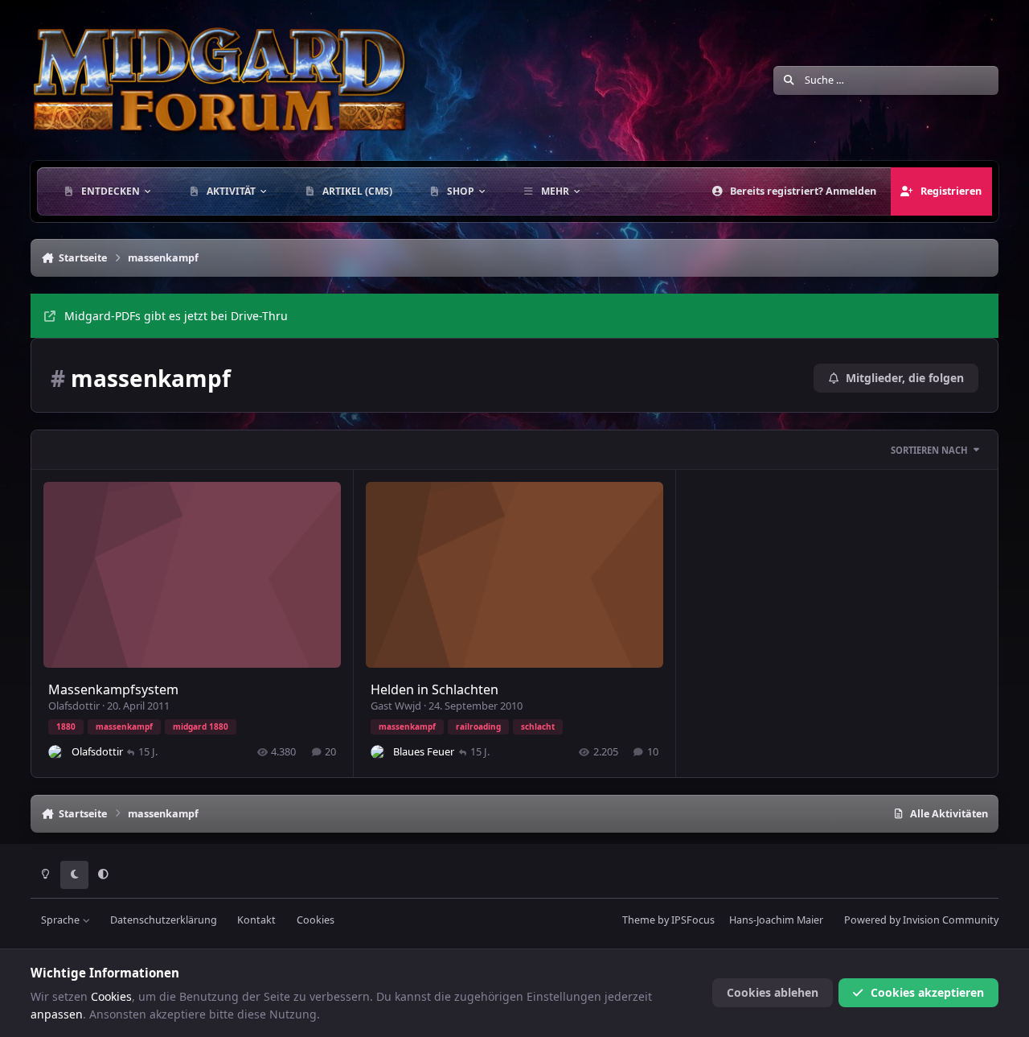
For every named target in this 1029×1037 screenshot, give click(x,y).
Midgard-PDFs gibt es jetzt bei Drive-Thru (176, 315)
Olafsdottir (74, 705)
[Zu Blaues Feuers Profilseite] (378, 752)
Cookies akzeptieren (927, 992)
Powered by (921, 920)
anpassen (57, 1014)
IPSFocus (693, 920)
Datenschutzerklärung (163, 920)
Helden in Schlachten (434, 689)
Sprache (61, 920)
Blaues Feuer (423, 751)
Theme (638, 920)
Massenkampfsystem (113, 689)
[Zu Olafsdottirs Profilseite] (55, 752)
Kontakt (256, 920)
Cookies (315, 920)
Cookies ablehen (772, 992)
